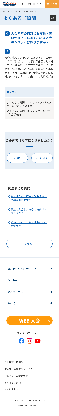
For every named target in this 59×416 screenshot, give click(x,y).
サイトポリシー (19, 400)
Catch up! (13, 280)
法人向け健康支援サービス (18, 368)
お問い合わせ (11, 389)
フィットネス (27, 4)
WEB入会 (51, 4)
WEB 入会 (29, 320)
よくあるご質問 (27, 11)
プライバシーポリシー (36, 400)
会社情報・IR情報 (13, 362)
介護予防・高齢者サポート (18, 375)
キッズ (38, 4)
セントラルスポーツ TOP (21, 268)
